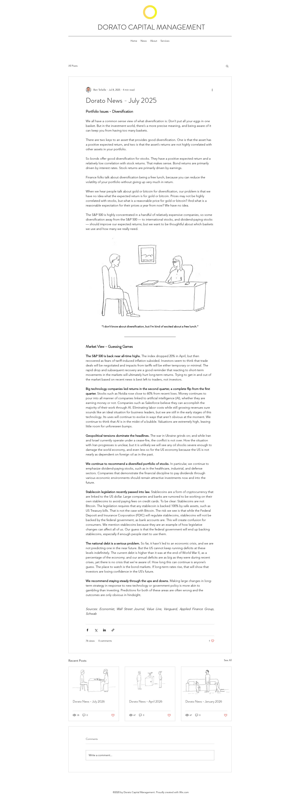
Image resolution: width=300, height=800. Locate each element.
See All (228, 660)
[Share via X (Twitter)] (96, 630)
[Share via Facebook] (87, 630)
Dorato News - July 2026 (89, 701)
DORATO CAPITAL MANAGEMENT (151, 27)
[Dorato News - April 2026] (150, 681)
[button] (227, 66)
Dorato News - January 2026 (203, 701)
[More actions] (212, 90)
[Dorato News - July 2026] (94, 681)
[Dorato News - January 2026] (206, 681)
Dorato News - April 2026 (145, 701)
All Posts (73, 65)
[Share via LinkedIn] (104, 630)
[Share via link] (113, 630)
